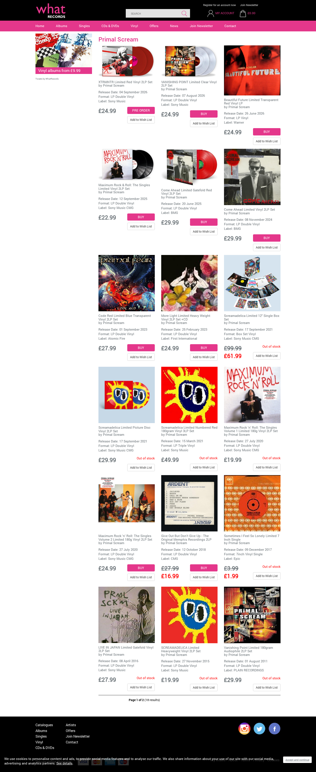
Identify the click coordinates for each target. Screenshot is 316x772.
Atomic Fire (116, 338)
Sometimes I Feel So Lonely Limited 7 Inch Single (251, 538)
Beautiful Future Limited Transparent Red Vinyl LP (251, 102)
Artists (71, 725)
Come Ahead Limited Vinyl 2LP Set (249, 209)
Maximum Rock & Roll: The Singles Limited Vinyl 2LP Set (124, 187)
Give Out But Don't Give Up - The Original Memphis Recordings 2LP (186, 538)
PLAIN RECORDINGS (249, 670)
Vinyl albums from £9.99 (59, 70)
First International (184, 338)
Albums (61, 26)
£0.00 (251, 13)
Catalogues (44, 725)
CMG (174, 558)
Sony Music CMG (120, 208)
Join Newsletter (249, 5)
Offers (154, 26)
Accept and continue (297, 759)
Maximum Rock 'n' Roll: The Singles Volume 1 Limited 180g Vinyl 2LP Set (251, 429)
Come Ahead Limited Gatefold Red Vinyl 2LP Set (186, 192)
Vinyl (134, 26)
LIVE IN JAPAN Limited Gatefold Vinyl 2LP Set (125, 649)
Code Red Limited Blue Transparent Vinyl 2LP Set (124, 317)
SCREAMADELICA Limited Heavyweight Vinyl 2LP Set (181, 649)
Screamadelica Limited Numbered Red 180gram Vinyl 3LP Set (189, 429)
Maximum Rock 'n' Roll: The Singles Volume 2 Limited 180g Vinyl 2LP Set (125, 538)
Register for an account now (219, 5)
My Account (224, 13)
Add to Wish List (141, 120)
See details (64, 763)
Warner (239, 122)
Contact (230, 26)
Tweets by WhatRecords (47, 78)
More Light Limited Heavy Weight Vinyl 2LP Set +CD (185, 317)
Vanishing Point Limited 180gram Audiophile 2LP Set (248, 649)
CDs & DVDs (110, 26)
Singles (84, 26)
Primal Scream (113, 85)
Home (39, 26)
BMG (174, 212)
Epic (237, 558)
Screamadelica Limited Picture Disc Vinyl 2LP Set (124, 429)
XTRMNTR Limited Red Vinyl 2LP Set (125, 82)
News (174, 26)
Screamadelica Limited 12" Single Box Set (251, 317)
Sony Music (117, 101)
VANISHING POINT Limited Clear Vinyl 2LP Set (189, 84)
